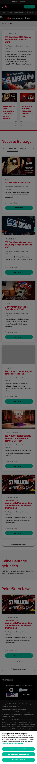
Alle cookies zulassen (18, 760)
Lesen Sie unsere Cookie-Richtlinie (13, 743)
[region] (18, 747)
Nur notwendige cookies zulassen (18, 754)
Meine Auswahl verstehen (18, 749)
